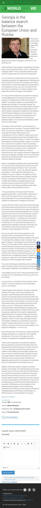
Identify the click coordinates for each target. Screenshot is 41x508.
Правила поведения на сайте (13, 498)
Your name (5, 434)
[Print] (16, 2)
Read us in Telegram (8, 397)
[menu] (3, 2)
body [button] (4, 467)
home (8, 400)
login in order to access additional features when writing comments (19, 479)
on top (4, 400)
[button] (4, 443)
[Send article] (12, 2)
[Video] (21, 2)
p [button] (7, 467)
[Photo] (25, 2)
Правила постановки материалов (15, 496)
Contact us (29, 500)
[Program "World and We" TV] (30, 2)
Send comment (8, 472)
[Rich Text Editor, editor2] (20, 458)
